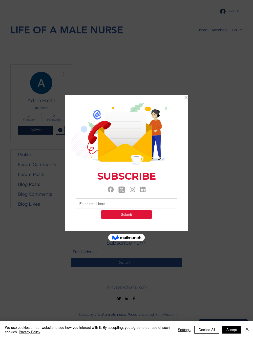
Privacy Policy (29, 331)
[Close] (247, 329)
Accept (231, 329)
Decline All (207, 329)
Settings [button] (184, 329)
